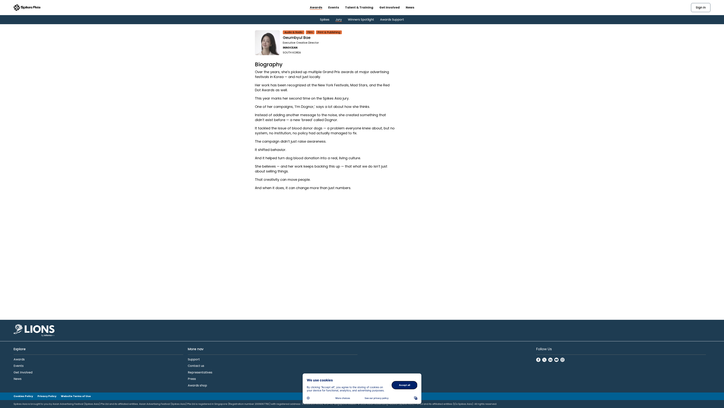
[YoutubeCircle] (556, 360)
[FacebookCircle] (538, 360)
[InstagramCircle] (562, 360)
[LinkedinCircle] (550, 360)
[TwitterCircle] (544, 360)
